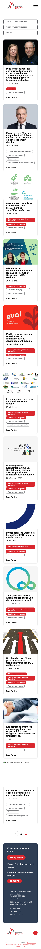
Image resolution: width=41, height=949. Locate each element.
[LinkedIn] (10, 919)
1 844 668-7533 (15, 911)
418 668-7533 (15, 908)
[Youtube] (13, 919)
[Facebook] (7, 919)
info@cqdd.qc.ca (16, 914)
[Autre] (17, 919)
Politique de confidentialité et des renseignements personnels (21, 944)
